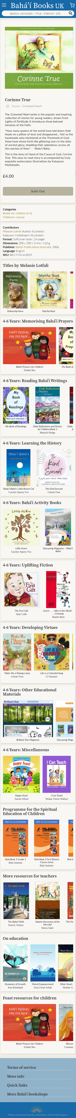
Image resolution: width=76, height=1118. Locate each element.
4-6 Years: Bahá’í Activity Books (32, 502)
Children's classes (14, 217)
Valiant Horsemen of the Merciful (47, 923)
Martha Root (48, 311)
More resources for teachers (30, 876)
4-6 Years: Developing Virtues (30, 627)
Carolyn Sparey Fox (18, 492)
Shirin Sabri (47, 928)
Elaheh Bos (29, 370)
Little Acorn (21, 548)
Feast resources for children (30, 998)
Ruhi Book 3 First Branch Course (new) (46, 860)
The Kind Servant (54, 488)
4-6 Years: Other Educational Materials (29, 692)
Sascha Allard (21, 799)
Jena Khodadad (15, 987)
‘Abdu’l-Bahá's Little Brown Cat (18, 488)
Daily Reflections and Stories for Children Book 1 (47, 427)
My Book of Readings (16, 426)
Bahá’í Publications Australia (33, 247)
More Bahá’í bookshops (27, 1094)
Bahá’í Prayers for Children (29, 366)
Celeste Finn (54, 492)
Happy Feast (21, 795)
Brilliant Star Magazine (27, 739)
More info (15, 1076)
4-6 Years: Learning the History (32, 443)
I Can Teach (57, 795)
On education (15, 938)
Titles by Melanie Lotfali (25, 265)
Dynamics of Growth (15, 984)
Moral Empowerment (43, 984)
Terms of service (21, 1067)
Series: (26, 106)
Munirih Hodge (47, 432)
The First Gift (21, 610)
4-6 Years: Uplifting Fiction (28, 565)
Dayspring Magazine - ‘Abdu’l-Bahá (58, 549)
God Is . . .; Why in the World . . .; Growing (58, 612)
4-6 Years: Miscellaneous (26, 750)
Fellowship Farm (15, 311)
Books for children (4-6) (17, 213)
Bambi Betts (58, 617)
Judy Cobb (21, 614)
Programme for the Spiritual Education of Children (30, 811)
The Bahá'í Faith (16, 921)
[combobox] (38, 13)
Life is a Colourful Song (51, 673)
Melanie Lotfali (12, 231)
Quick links (17, 1085)
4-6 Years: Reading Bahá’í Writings (35, 381)
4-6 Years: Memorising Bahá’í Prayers (38, 321)
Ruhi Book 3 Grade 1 (15, 859)
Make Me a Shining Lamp (17, 673)
